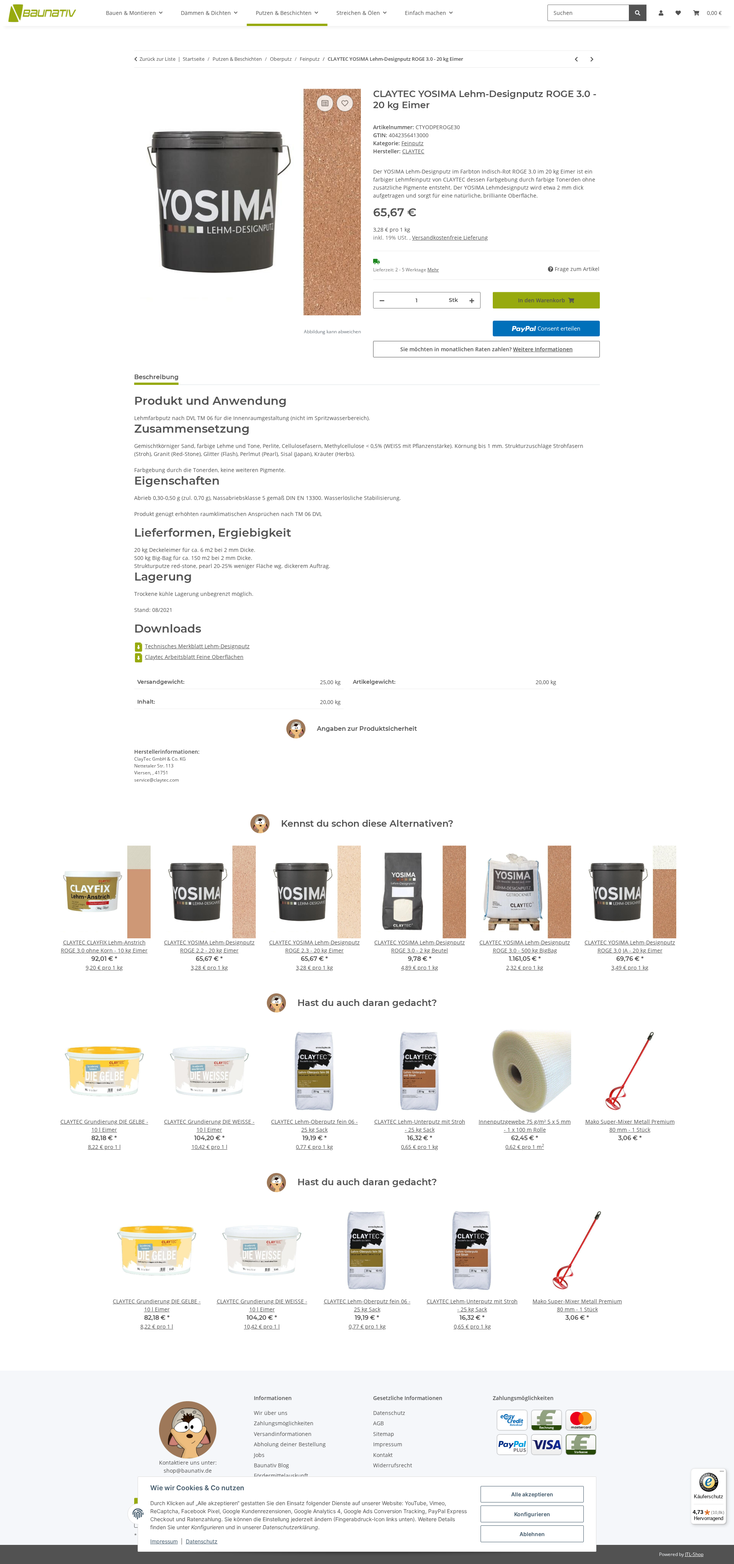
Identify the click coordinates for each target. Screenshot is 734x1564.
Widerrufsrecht (392, 1465)
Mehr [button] (433, 269)
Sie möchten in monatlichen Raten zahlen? (486, 349)
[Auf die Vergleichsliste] (325, 103)
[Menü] (721, 1473)
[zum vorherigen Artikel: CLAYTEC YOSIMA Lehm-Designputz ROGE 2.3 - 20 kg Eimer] (576, 59)
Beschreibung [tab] (156, 377)
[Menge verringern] (381, 300)
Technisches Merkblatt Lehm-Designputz (197, 646)
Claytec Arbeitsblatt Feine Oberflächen (194, 656)
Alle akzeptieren (532, 1494)
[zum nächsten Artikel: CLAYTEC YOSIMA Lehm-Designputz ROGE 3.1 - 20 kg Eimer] (592, 59)
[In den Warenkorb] (140, 84)
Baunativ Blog (271, 1465)
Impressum (164, 1541)
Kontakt (383, 1455)
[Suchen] (637, 13)
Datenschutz (202, 1541)
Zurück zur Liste (157, 58)
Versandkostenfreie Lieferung (450, 237)
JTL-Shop (694, 1554)
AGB (378, 1423)
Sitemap (383, 1433)
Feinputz (412, 143)
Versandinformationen (283, 1433)
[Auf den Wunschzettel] (344, 103)
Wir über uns (270, 1412)
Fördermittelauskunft (281, 1475)
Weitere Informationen (543, 349)
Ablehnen (532, 1534)
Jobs (259, 1455)
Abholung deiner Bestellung (290, 1444)
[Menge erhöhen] (471, 300)
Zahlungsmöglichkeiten (283, 1423)
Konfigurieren (532, 1514)
